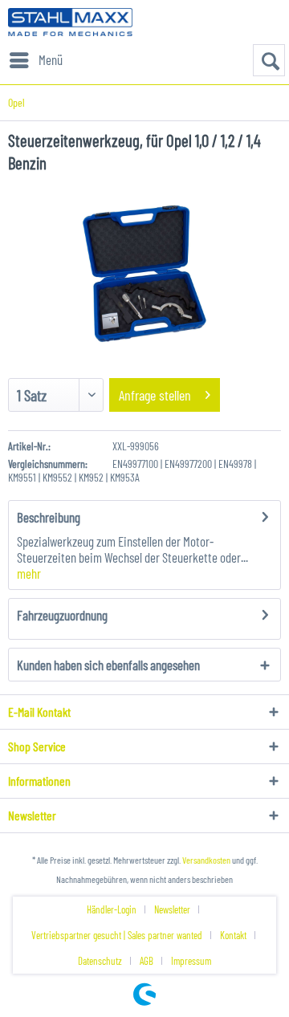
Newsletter (172, 909)
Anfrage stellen (155, 395)
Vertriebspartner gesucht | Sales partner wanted (116, 935)
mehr (29, 573)
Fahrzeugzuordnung (62, 615)
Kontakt (233, 935)
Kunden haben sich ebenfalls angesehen (108, 665)
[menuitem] (35, 60)
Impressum (191, 960)
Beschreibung (48, 517)
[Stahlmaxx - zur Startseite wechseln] (70, 22)
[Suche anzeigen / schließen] (269, 60)
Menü (51, 59)
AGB (146, 960)
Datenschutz (100, 960)
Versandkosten (206, 859)
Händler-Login (111, 909)
